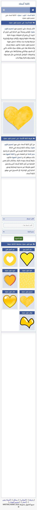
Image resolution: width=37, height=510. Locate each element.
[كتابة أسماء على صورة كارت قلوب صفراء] (27, 287)
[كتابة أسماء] (33, 10)
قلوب (24, 15)
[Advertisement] (18, 80)
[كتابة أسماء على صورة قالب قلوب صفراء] (9, 308)
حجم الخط (31, 231)
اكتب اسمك (30, 218)
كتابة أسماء (24, 4)
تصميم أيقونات (14, 502)
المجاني (23, 500)
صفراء (19, 15)
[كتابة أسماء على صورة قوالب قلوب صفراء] (27, 329)
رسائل (15, 500)
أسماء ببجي (6, 500)
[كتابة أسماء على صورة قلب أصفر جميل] (27, 266)
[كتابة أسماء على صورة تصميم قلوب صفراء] (27, 308)
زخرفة (31, 500)
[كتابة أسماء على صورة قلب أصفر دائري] (9, 266)
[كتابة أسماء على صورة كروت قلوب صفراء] (9, 287)
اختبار (24, 502)
